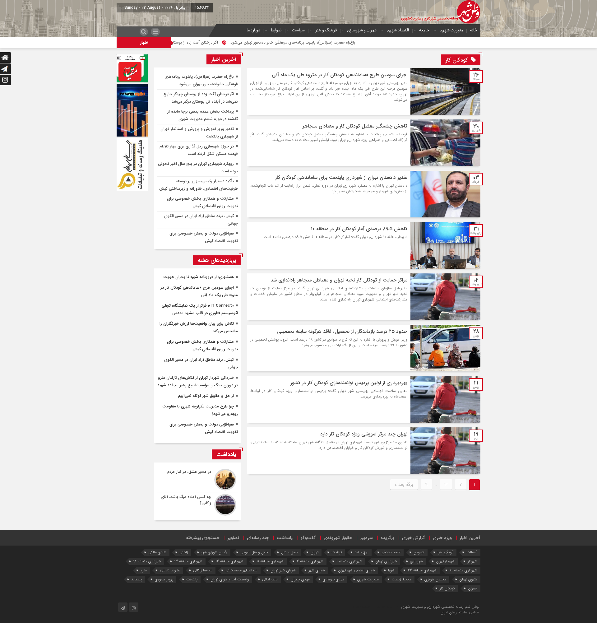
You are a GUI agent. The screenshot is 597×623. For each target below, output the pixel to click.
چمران (472, 588)
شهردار (472, 561)
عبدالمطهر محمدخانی (241, 570)
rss (375, 607)
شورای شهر (317, 570)
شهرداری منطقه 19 (463, 570)
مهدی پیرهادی (333, 579)
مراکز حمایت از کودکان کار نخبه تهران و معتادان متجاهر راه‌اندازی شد (339, 280)
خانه (473, 30)
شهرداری (416, 561)
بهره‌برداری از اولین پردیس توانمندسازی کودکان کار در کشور (348, 383)
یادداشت (285, 537)
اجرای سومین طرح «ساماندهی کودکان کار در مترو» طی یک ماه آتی (339, 75)
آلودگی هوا (445, 552)
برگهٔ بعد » (404, 484)
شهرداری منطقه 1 (349, 561)
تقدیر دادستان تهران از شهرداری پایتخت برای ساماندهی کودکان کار (341, 177)
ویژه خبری (442, 537)
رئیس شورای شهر (214, 552)
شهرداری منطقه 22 (422, 570)
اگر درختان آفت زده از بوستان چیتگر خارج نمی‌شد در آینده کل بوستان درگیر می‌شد (185, 42)
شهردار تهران (445, 561)
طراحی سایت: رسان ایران (460, 612)
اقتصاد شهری (398, 30)
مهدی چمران (300, 579)
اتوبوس (419, 552)
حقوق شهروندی (338, 537)
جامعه (424, 30)
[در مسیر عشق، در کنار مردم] (197, 479)
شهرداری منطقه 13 (188, 561)
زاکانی (183, 552)
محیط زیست (401, 579)
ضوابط (276, 30)
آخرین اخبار (470, 537)
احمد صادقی (391, 552)
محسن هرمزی (435, 579)
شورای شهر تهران (283, 570)
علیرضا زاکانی (202, 570)
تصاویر (233, 537)
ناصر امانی (270, 579)
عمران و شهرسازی (362, 30)
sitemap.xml (363, 607)
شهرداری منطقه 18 (147, 561)
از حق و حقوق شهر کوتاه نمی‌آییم (206, 396)
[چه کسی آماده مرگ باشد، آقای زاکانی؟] (197, 504)
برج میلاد (361, 552)
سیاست (298, 30)
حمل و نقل (289, 552)
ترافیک (336, 552)
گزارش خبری (413, 537)
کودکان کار (447, 588)
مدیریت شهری (451, 30)
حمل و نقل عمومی (254, 552)
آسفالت (471, 552)
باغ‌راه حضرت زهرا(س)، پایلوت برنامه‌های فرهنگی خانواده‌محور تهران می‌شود (327, 42)
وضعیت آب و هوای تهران (230, 579)
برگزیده (387, 537)
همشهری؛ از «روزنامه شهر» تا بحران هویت (198, 277)
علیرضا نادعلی (170, 570)
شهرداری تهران (386, 561)
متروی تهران (468, 579)
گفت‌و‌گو (308, 537)
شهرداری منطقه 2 (310, 561)
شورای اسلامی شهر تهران (356, 570)
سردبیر (366, 537)
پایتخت (191, 579)
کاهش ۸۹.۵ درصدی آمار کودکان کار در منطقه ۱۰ (359, 229)
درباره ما (253, 30)
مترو (144, 570)
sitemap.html (389, 607)
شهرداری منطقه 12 (229, 561)
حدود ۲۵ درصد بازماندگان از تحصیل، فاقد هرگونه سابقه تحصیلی (342, 331)
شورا (391, 570)
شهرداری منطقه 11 (270, 561)
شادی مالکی (157, 552)
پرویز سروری (164, 579)
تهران (314, 552)
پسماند (136, 579)
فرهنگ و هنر (326, 30)
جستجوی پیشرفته (203, 537)
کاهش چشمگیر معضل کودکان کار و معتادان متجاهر (355, 126)
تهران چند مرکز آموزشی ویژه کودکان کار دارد (363, 434)
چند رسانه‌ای (258, 537)
